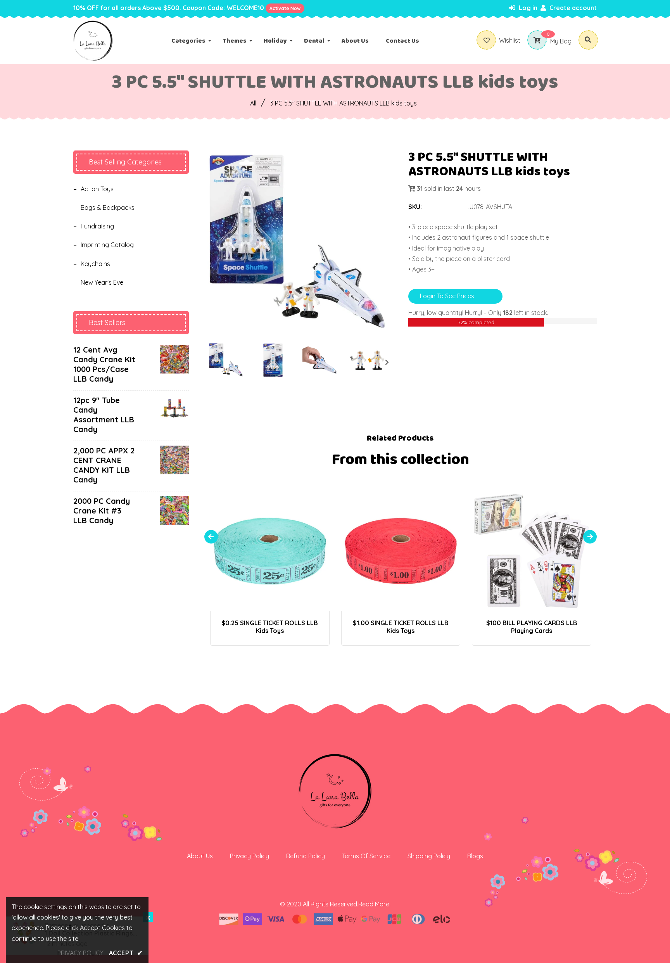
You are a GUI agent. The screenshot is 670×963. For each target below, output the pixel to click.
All (253, 103)
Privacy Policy (249, 856)
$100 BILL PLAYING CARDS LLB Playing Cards (531, 627)
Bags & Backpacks (108, 207)
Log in (527, 8)
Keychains (95, 264)
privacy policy (80, 953)
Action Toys (97, 189)
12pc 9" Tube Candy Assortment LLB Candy (103, 414)
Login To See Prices (447, 296)
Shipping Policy (429, 856)
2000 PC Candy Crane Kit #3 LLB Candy (101, 510)
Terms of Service (366, 856)
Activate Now (284, 8)
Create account (572, 8)
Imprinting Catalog (107, 245)
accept (126, 953)
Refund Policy (305, 856)
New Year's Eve (102, 282)
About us (200, 856)
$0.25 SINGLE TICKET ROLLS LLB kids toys (269, 627)
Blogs (475, 856)
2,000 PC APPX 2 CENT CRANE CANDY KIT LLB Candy (104, 465)
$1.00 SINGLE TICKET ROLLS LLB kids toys (401, 627)
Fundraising (97, 226)
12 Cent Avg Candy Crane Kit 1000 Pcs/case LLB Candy (104, 364)
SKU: (415, 207)
